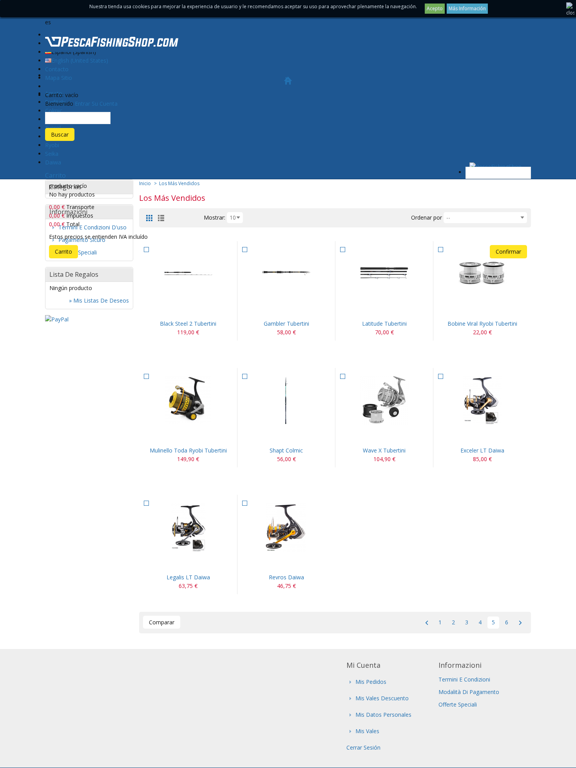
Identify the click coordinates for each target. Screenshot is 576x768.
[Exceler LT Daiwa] (482, 400)
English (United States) (79, 60)
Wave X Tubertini (384, 450)
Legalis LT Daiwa (188, 577)
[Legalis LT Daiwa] (188, 527)
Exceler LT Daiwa (482, 450)
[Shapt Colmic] (286, 400)
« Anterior (426, 623)
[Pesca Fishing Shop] (111, 43)
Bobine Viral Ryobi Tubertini (482, 323)
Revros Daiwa (286, 577)
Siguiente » (520, 623)
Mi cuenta (363, 665)
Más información (467, 8)
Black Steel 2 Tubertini (188, 323)
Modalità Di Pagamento (468, 692)
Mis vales (367, 731)
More (197, 309)
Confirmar (508, 251)
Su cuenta (105, 103)
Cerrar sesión (363, 747)
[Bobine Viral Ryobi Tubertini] (482, 273)
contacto (57, 69)
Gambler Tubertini (286, 323)
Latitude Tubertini (384, 323)
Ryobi (52, 145)
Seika (51, 153)
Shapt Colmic (286, 450)
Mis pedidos (370, 681)
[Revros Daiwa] (286, 527)
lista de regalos (73, 274)
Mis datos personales (383, 714)
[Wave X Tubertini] (384, 400)
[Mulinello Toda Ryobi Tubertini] (188, 400)
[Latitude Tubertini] (384, 273)
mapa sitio (58, 77)
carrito (55, 175)
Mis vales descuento (382, 698)
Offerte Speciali (457, 704)
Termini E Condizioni (464, 679)
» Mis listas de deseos (99, 300)
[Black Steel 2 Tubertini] (188, 273)
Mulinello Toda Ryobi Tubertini (188, 450)
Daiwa (53, 162)
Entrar (82, 103)
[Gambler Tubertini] (286, 273)
